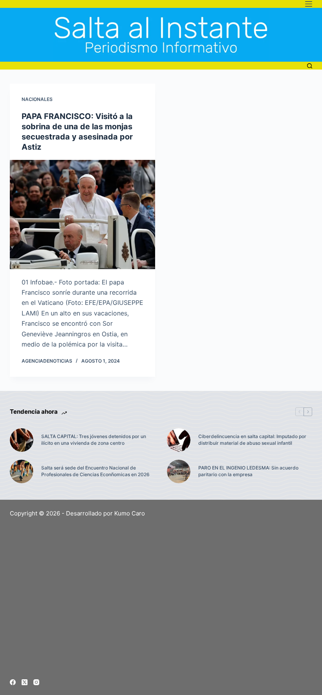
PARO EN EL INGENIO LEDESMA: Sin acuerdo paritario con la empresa (248, 471)
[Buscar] (309, 65)
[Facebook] (13, 682)
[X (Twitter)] (24, 682)
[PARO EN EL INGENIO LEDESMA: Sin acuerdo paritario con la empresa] (178, 471)
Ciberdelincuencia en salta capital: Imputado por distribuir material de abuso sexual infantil (252, 439)
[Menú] (308, 3)
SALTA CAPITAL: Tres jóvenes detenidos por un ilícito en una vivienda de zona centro (93, 439)
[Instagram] (36, 682)
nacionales (37, 99)
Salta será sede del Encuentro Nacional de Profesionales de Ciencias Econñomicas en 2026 (95, 471)
